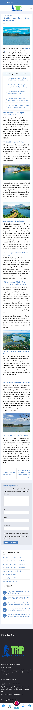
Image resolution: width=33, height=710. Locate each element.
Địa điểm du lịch (7, 15)
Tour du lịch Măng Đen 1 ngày (12, 558)
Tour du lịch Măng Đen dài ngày (12, 571)
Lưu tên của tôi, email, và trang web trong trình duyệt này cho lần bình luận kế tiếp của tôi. (16, 536)
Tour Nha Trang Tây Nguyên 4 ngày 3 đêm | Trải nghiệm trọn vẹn (18, 99)
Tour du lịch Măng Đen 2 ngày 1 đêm (14, 561)
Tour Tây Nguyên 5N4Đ (10, 581)
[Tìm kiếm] (31, 8)
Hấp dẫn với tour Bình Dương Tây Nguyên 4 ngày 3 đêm (18, 93)
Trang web (7, 525)
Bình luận (7, 494)
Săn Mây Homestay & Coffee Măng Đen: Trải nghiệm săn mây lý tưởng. (18, 604)
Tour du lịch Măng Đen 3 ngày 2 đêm (14, 564)
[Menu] (2, 8)
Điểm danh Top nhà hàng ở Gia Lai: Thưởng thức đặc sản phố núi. (18, 598)
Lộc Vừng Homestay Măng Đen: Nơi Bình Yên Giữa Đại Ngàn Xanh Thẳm (19, 609)
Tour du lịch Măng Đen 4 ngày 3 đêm (14, 568)
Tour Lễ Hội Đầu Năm (9, 574)
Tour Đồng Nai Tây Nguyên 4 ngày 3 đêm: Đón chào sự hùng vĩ (18, 106)
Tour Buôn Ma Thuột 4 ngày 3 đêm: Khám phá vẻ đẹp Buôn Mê (18, 79)
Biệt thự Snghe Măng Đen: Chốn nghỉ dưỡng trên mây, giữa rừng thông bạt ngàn (19, 616)
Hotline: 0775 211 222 (16, 2)
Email (6, 517)
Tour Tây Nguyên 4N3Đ (10, 578)
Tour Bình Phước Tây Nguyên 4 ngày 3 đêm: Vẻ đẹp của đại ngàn (18, 86)
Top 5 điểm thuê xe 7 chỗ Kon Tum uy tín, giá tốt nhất (18, 592)
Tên (5, 509)
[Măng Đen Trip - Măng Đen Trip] (16, 8)
